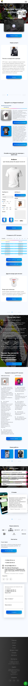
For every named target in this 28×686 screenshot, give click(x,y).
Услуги (14, 643)
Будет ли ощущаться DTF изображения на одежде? (12, 484)
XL (9, 203)
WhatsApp (26, 684)
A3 (4, 207)
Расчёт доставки (9, 550)
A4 (7, 207)
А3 (14, 238)
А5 (19, 238)
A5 (10, 207)
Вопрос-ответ (14, 650)
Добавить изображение (20, 195)
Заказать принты (14, 438)
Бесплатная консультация (20, 122)
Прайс (3, 238)
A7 (7, 209)
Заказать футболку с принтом (14, 259)
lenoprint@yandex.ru (10, 565)
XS (7, 201)
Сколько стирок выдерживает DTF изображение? (10, 480)
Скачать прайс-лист (14, 264)
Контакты (14, 655)
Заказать (14, 77)
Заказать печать (14, 35)
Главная (14, 640)
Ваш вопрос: (8, 605)
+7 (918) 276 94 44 (10, 560)
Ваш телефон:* (9, 598)
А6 (22, 238)
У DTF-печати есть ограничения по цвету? (12, 472)
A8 (10, 209)
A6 (4, 209)
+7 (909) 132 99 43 (10, 562)
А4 (17, 238)
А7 (25, 238)
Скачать (14, 363)
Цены (14, 645)
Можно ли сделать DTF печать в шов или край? (13, 476)
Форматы (9, 238)
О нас (14, 648)
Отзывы (14, 652)
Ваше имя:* (8, 592)
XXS (4, 201)
